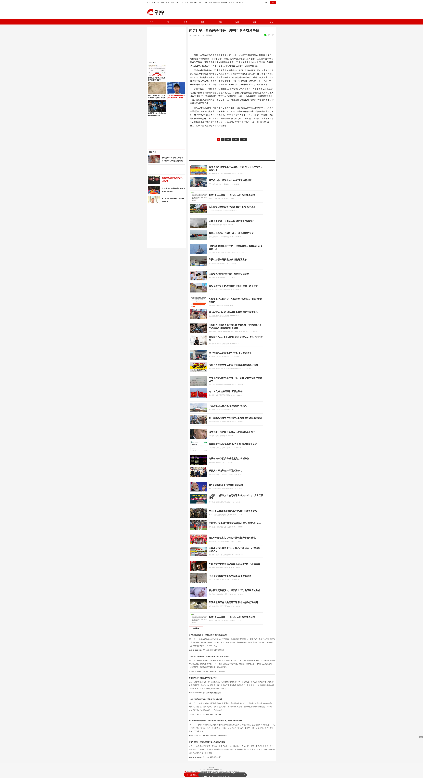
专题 (220, 22)
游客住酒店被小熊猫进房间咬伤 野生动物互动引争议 (207, 742)
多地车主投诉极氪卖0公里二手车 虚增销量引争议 (233, 444)
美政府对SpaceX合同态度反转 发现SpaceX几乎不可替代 (236, 338)
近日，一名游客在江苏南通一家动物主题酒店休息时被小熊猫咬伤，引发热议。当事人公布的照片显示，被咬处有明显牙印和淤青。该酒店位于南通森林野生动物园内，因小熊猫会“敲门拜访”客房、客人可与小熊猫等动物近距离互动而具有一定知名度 (232, 749)
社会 (185, 22)
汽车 (172, 2)
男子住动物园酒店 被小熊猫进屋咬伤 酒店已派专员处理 (208, 635)
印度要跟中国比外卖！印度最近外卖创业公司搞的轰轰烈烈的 (235, 300)
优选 (205, 2)
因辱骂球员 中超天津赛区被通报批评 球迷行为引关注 (235, 523)
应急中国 (224, 2)
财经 (162, 2)
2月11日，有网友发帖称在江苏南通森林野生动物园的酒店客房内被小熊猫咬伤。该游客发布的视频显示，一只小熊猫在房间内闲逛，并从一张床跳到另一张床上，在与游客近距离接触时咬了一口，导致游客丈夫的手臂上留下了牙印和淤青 (232, 728)
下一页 (243, 139)
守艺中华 (216, 2)
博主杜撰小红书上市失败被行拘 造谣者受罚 (156, 79)
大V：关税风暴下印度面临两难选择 (226, 484)
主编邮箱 (211, 767)
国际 (168, 22)
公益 (200, 2)
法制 (210, 2)
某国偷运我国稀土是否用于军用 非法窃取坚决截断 (233, 602)
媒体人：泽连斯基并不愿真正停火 (225, 470)
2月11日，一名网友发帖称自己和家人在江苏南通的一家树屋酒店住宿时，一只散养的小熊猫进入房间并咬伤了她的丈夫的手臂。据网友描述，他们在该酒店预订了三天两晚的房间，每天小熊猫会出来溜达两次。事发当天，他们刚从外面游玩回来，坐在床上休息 (232, 706)
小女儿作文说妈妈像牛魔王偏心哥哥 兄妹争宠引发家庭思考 (235, 379)
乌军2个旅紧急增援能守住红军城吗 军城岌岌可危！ (234, 511)
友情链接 (228, 772)
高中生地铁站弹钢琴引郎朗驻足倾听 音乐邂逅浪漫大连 (235, 417)
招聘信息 (209, 772)
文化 (181, 2)
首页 (148, 2)
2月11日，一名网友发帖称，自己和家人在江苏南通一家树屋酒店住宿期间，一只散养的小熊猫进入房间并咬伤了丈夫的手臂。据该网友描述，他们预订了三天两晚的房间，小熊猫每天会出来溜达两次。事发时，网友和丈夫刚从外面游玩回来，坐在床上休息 (232, 642)
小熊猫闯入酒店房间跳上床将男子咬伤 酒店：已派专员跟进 (209, 656)
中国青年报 (208, 35)
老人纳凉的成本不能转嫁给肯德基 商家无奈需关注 (233, 312)
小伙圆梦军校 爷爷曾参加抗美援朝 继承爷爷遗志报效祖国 (176, 97)
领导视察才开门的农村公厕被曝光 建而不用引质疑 (233, 285)
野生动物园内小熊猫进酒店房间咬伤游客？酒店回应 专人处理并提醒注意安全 (215, 720)
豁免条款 (222, 772)
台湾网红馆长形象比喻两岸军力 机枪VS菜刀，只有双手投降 (236, 497)
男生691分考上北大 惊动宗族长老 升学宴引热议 (232, 537)
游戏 (177, 2)
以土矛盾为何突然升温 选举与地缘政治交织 (157, 114)
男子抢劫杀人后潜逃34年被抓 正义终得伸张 (230, 180)
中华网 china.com (156, 12)
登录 (273, 2)
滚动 (271, 22)
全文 (228, 139)
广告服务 (197, 772)
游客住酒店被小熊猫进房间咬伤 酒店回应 (203, 678)
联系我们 (203, 772)
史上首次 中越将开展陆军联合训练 (226, 391)
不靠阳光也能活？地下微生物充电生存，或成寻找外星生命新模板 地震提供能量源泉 (235, 326)
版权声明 (216, 772)
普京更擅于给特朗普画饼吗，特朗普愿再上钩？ (232, 432)
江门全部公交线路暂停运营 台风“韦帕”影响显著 (232, 206)
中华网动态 (235, 772)
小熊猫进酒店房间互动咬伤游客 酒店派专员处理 (205, 699)
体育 (203, 22)
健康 (196, 2)
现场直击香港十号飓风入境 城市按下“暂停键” (231, 221)
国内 (151, 22)
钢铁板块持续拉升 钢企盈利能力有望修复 (229, 458)
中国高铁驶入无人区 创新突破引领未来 (228, 405)
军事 (158, 2)
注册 (266, 2)
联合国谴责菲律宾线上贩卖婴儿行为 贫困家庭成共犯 (234, 590)
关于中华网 (190, 772)
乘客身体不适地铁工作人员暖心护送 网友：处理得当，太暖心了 (235, 168)
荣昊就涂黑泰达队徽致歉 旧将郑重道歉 (228, 259)
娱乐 (167, 2)
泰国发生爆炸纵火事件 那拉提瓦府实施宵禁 (219, 774)
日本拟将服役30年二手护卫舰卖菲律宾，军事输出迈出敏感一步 (235, 247)
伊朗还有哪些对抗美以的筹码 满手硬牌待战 (230, 575)
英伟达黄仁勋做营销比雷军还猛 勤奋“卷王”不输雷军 (234, 563)
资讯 (153, 2)
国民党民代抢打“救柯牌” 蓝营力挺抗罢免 (229, 273)
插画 (191, 2)
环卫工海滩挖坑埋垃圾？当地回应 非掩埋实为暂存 (157, 96)
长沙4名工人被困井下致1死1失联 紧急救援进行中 (233, 194)
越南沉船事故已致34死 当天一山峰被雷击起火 (231, 233)
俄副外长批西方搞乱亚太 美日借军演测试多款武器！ (234, 364)
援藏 (186, 2)
